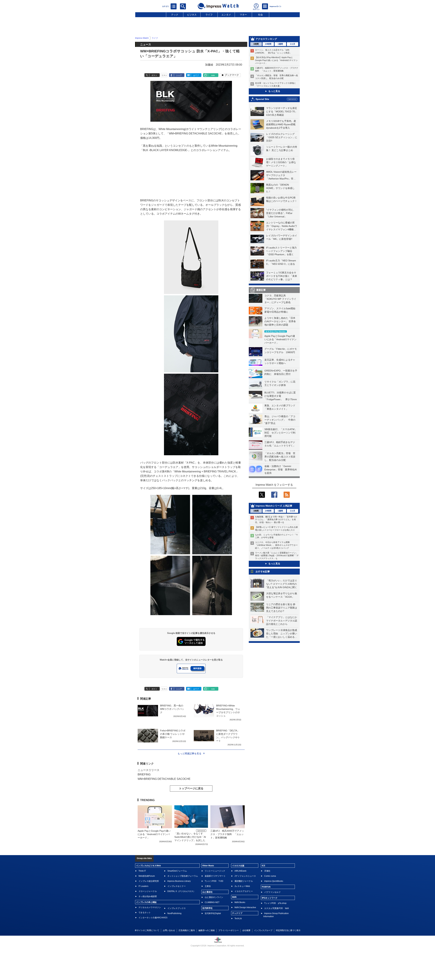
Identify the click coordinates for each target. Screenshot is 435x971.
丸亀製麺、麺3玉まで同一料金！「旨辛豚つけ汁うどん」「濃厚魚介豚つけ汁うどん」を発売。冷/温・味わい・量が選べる (276, 520)
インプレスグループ (263, 930)
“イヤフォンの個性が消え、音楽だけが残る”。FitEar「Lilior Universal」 (280, 213)
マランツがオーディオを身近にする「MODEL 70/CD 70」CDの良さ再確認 (281, 111)
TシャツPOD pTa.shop (275, 903)
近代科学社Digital (213, 913)
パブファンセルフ (272, 892)
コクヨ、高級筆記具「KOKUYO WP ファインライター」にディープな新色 (280, 299)
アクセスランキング (266, 39)
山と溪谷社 (207, 892)
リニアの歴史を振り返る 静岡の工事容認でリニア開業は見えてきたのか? (281, 607)
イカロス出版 (238, 865)
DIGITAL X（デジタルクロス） (181, 891)
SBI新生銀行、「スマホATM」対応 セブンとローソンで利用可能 (280, 432)
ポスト (154, 75)
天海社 (267, 871)
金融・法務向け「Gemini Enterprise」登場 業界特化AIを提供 (280, 469)
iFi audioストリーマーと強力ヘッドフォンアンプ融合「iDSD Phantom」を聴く (281, 251)
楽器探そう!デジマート (215, 876)
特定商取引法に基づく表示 (288, 930)
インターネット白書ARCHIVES (152, 917)
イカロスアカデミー (243, 891)
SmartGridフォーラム (177, 871)
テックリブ (237, 913)
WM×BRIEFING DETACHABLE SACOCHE (164, 778)
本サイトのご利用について (147, 930)
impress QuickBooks (273, 881)
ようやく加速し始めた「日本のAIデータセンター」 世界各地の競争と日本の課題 (280, 321)
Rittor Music (208, 865)
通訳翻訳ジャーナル (243, 881)
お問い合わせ (169, 930)
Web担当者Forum (146, 876)
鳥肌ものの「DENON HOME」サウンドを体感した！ (280, 188)
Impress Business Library (179, 881)
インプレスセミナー (176, 886)
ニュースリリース (148, 770)
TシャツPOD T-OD (214, 881)
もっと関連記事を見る (189, 753)
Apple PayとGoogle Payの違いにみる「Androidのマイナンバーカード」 (280, 339)
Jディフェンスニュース (245, 876)
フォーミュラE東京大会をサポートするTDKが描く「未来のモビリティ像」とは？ (281, 276)
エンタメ (226, 14)
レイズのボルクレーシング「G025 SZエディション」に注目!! (281, 137)
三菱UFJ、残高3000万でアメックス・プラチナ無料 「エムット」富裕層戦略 (227, 834)
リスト (164, 75)
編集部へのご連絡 (206, 930)
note (213, 75)
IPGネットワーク (269, 898)
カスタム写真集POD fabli (276, 908)
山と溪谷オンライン (214, 897)
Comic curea (270, 876)
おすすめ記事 (263, 571)
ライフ (209, 14)
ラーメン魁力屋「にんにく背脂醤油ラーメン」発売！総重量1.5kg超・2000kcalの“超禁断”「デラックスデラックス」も (277, 556)
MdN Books (239, 902)
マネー (243, 14)
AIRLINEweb (240, 871)
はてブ (196, 75)
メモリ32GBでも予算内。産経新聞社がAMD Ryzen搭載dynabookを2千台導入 (281, 124)
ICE (263, 865)
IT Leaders (143, 886)
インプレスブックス (176, 908)
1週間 (280, 44)
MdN (234, 897)
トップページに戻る (191, 788)
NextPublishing (174, 913)
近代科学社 (207, 908)
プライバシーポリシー (228, 930)
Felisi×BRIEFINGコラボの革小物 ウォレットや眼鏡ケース (172, 734)
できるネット (144, 912)
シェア (179, 75)
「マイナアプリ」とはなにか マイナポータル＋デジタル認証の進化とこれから (282, 620)
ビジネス (192, 14)
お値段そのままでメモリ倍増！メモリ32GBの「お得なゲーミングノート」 (281, 162)
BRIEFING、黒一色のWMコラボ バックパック (172, 709)
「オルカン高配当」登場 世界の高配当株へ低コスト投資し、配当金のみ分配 (279, 456)
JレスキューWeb (242, 886)
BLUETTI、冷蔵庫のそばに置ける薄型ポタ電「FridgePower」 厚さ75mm (280, 396)
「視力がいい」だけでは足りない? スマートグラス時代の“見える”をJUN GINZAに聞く (281, 584)
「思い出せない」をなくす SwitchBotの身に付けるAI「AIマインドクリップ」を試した (190, 837)
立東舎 (208, 886)
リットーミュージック (215, 871)
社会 (260, 14)
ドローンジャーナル (147, 891)
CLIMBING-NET (212, 902)
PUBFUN (266, 887)
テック (174, 14)
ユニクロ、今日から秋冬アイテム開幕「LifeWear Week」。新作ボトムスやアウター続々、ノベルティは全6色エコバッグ (276, 545)
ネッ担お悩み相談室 (147, 896)
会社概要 (246, 930)
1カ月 (292, 44)
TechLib (238, 918)
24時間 (268, 44)
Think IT (142, 871)
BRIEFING (144, 774)
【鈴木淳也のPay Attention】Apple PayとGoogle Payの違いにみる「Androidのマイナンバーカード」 (276, 60)
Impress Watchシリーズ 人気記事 (274, 505)
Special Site (262, 99)
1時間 (256, 44)
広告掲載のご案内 (187, 930)
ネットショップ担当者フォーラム (182, 876)
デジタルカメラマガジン (149, 907)
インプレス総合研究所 (148, 881)
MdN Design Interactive (245, 907)
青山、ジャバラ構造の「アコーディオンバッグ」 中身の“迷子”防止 (279, 419)
